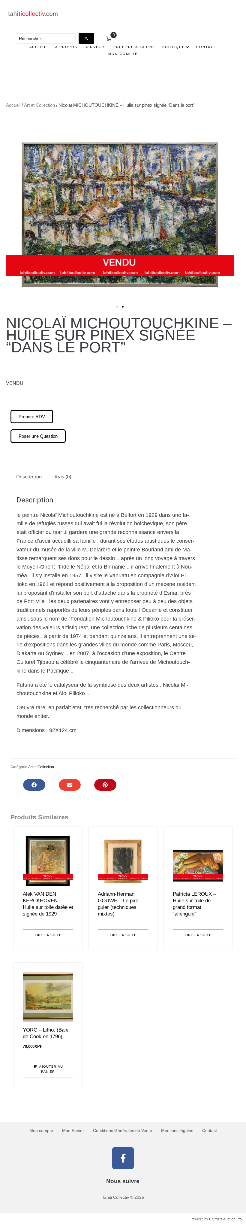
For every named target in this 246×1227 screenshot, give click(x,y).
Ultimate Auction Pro (225, 1219)
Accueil (13, 105)
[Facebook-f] (123, 1158)
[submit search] (86, 38)
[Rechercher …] (45, 38)
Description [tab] (29, 477)
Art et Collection (39, 105)
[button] (12, 210)
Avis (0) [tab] (62, 477)
